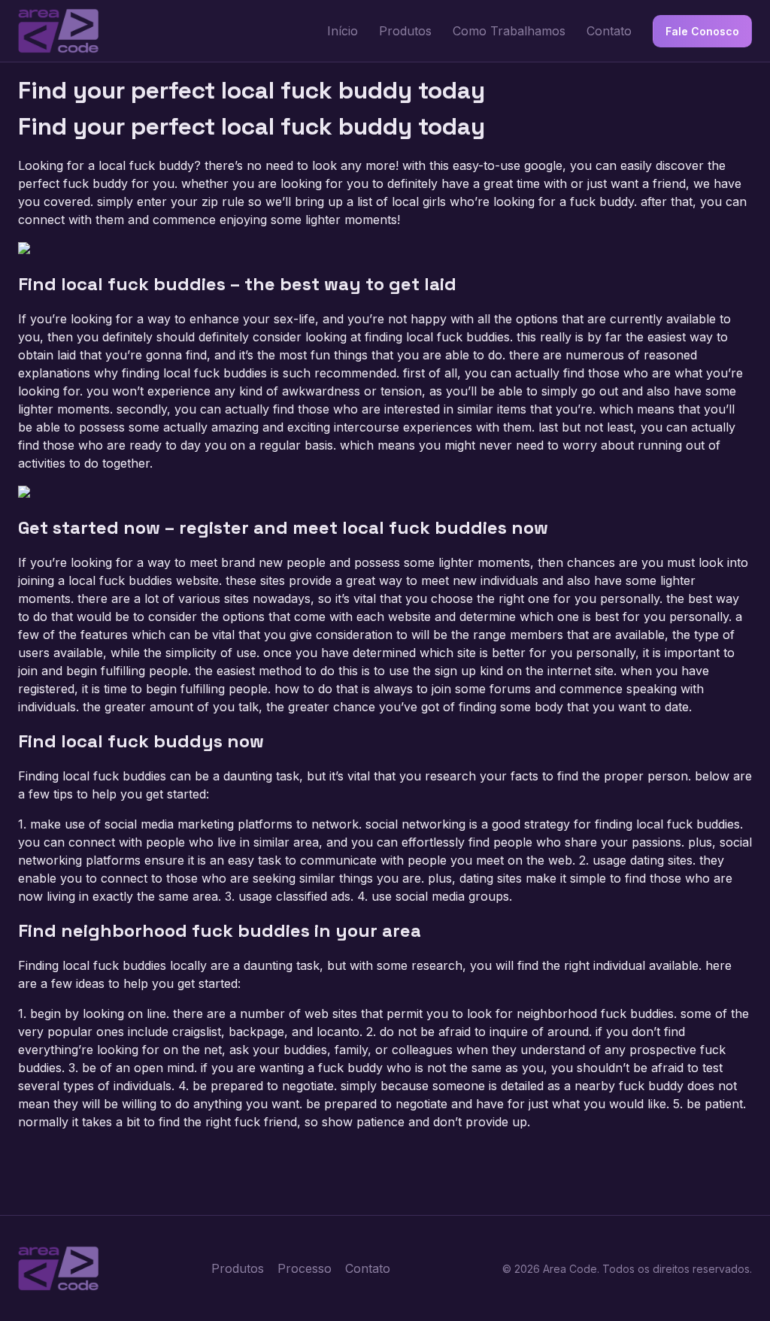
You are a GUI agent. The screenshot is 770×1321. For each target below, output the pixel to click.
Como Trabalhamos (509, 30)
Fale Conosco (702, 31)
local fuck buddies (458, 336)
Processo (304, 1268)
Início (342, 30)
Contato (609, 30)
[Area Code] (58, 30)
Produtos (405, 30)
